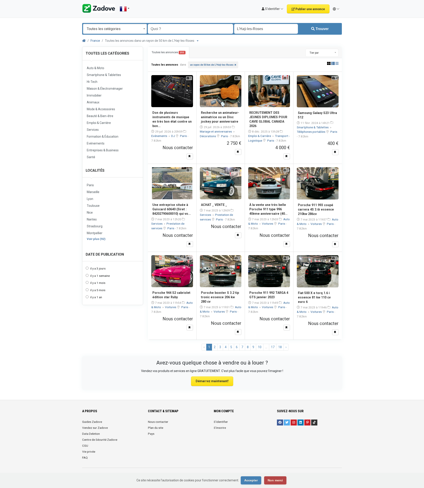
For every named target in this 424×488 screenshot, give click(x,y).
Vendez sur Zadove (95, 427)
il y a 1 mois (97, 283)
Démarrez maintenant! (212, 381)
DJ (173, 136)
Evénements (159, 136)
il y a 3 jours (98, 268)
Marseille (93, 192)
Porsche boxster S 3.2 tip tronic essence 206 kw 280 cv (220, 297)
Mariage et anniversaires (216, 131)
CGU (85, 445)
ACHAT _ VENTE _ (214, 205)
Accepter (251, 480)
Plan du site (155, 427)
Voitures (268, 223)
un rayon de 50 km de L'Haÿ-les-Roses (211, 64)
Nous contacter (158, 421)
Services (157, 223)
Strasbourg (94, 226)
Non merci (275, 480)
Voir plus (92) (96, 239)
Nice (90, 212)
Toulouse (93, 205)
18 (280, 347)
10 (259, 347)
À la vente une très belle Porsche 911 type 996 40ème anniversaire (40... (268, 209)
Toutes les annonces (168, 52)
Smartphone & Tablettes (313, 127)
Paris (90, 185)
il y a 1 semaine (100, 275)
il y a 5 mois (97, 290)
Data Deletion (91, 433)
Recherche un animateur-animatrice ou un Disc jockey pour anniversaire (220, 117)
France (95, 40)
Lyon (90, 199)
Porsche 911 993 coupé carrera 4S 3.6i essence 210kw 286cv (316, 209)
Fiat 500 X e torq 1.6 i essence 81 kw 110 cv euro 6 (314, 297)
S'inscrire (220, 427)
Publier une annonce (310, 9)
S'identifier (221, 421)
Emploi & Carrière (260, 136)
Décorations (208, 136)
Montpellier (94, 233)
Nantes (92, 219)
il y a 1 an (96, 297)
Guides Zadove (92, 421)
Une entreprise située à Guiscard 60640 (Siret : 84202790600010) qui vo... (171, 209)
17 (272, 347)
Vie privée (88, 451)
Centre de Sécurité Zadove (99, 439)
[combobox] (115, 29)
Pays (151, 433)
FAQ (85, 457)
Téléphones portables (311, 131)
